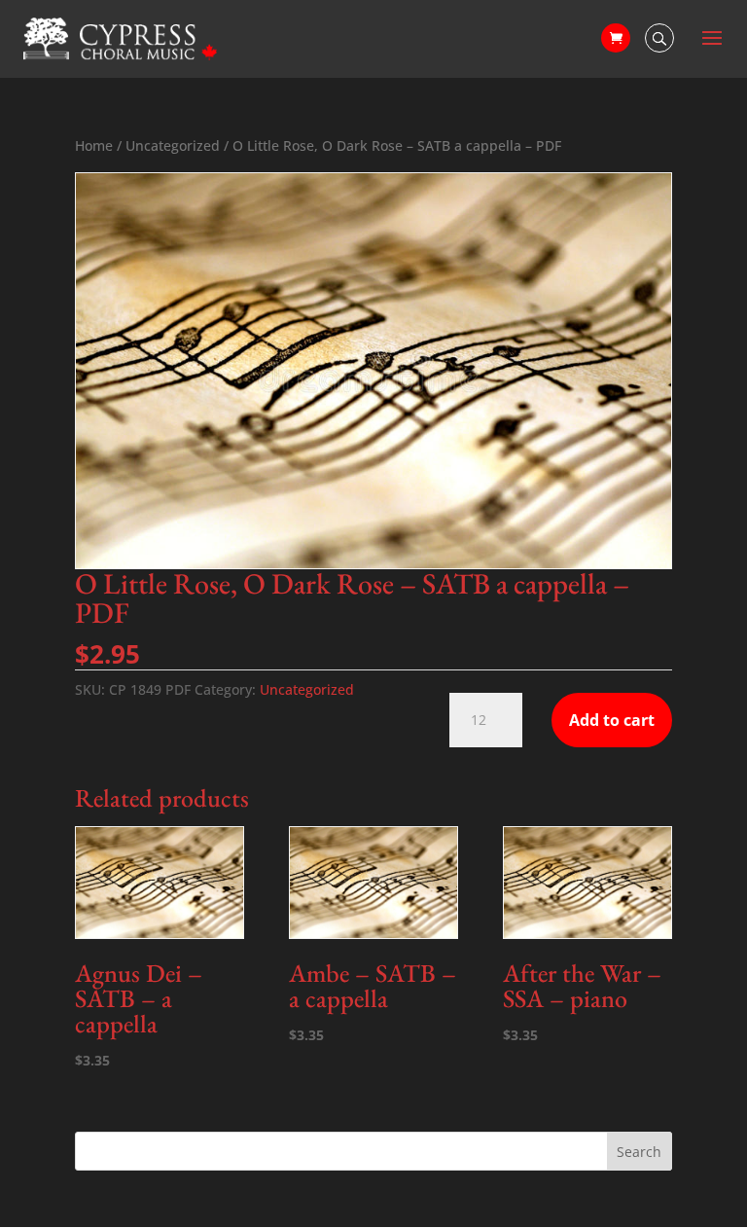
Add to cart (612, 720)
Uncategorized (172, 145)
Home (94, 145)
